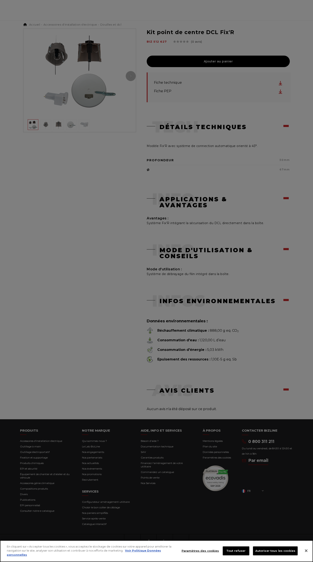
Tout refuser (236, 550)
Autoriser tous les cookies (275, 550)
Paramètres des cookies (200, 550)
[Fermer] (306, 550)
